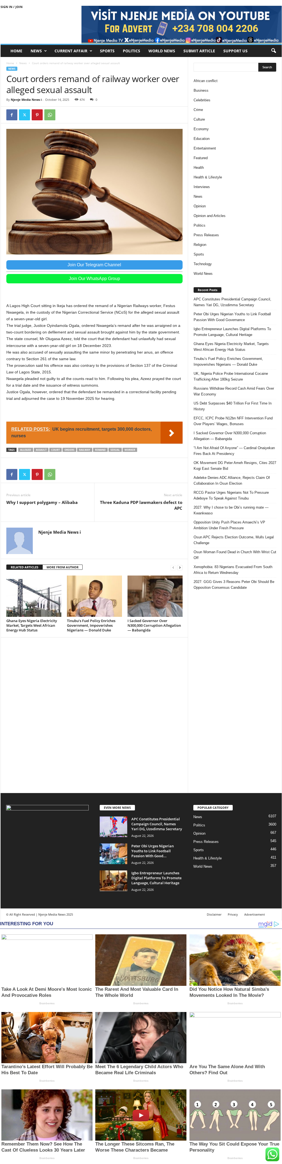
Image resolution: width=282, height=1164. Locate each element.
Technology (203, 264)
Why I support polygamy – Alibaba (42, 502)
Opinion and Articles (210, 216)
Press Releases (206, 235)
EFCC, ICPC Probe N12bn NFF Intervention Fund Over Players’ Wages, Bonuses (233, 421)
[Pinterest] (37, 114)
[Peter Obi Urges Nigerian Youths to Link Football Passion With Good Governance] (113, 853)
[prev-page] (173, 567)
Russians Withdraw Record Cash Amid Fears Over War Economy (234, 391)
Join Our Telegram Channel (94, 264)
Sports (107, 50)
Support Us (235, 50)
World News (161, 50)
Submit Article (199, 50)
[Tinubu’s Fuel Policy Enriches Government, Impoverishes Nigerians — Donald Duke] (94, 596)
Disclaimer (214, 914)
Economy (201, 129)
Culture (199, 119)
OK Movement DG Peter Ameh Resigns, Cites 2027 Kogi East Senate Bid (235, 466)
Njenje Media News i (26, 99)
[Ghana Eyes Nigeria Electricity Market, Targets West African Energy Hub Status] (33, 596)
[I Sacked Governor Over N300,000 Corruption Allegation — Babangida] (155, 596)
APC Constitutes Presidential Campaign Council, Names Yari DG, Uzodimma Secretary (232, 302)
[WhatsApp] (49, 114)
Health (199, 167)
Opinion (200, 206)
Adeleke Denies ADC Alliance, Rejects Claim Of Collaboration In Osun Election (232, 480)
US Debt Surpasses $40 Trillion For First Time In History (233, 406)
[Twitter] (24, 114)
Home (16, 50)
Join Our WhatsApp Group (94, 278)
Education (202, 139)
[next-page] (180, 567)
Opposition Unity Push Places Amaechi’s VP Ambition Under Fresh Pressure (229, 525)
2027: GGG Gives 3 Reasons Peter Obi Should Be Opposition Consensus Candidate (234, 585)
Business (201, 90)
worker (129, 450)
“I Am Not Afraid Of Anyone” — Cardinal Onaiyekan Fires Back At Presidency (234, 451)
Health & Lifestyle (208, 177)
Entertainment (205, 148)
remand (100, 450)
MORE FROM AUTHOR (62, 567)
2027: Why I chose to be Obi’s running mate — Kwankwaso (231, 510)
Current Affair (71, 50)
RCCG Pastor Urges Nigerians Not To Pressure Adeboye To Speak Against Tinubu (231, 495)
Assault (41, 450)
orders (69, 450)
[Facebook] (11, 114)
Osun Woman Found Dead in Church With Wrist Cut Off (235, 555)
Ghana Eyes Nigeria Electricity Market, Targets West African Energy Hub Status (31, 625)
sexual (115, 450)
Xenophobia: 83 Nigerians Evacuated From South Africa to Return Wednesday (233, 570)
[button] (273, 51)
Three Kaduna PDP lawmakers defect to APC (141, 505)
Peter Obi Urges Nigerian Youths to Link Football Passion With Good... (152, 850)
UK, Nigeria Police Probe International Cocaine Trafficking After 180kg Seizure (231, 376)
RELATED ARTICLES (24, 567)
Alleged (25, 450)
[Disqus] (94, 714)
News (36, 50)
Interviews (202, 187)
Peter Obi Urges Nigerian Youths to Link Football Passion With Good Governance (232, 317)
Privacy (233, 914)
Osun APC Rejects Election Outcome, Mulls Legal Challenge (234, 540)
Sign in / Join (12, 7)
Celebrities (202, 100)
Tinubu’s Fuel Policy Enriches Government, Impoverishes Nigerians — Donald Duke (91, 625)
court (55, 450)
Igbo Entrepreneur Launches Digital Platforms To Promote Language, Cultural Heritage (232, 332)
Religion (200, 245)
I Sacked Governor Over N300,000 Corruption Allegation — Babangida (154, 625)
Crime (198, 110)
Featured (201, 158)
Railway (84, 450)
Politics (131, 50)
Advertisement (254, 914)
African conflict (206, 81)
